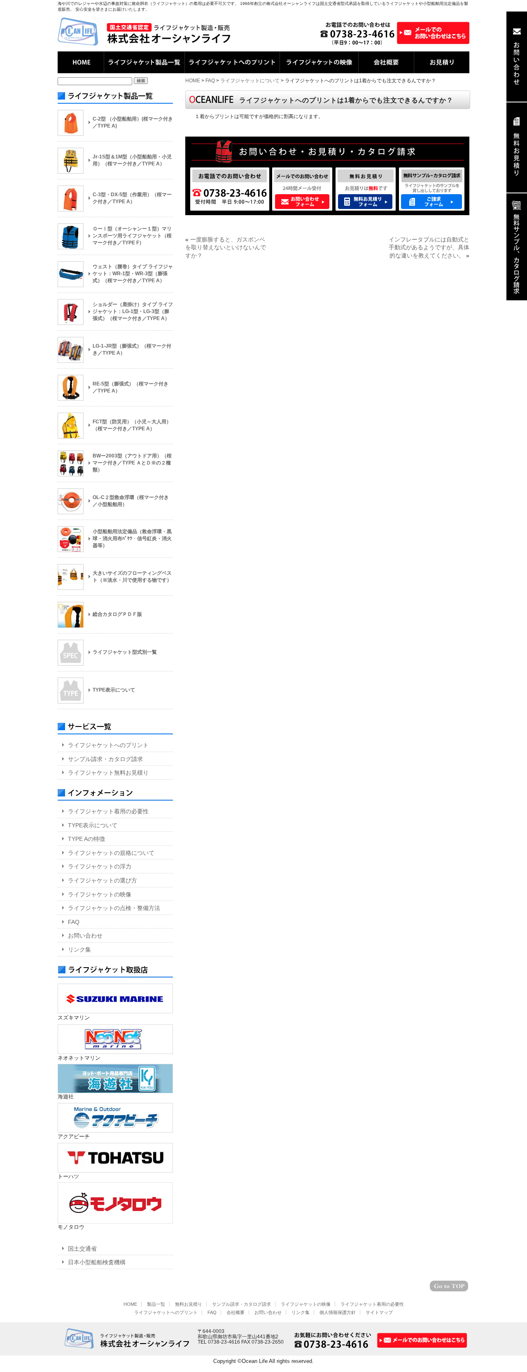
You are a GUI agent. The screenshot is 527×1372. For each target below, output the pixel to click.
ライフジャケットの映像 (99, 894)
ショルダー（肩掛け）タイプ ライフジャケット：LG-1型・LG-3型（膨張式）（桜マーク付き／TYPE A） (133, 311)
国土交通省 (82, 1248)
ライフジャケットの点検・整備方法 (114, 908)
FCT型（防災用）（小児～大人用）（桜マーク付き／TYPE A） (132, 425)
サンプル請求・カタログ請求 (105, 759)
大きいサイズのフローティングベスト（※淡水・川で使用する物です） (132, 576)
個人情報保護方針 (337, 1312)
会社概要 (235, 1312)
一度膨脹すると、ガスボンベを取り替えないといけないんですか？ (225, 247)
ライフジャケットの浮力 (99, 866)
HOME (192, 81)
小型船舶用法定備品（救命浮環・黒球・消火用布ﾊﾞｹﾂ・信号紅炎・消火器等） (132, 538)
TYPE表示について (114, 690)
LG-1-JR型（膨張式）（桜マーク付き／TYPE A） (132, 349)
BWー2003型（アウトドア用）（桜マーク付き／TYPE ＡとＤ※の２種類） (132, 463)
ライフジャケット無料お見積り (108, 772)
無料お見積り (188, 1304)
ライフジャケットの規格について (111, 853)
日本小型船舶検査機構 (97, 1262)
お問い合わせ (85, 935)
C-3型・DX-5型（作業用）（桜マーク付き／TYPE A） (132, 198)
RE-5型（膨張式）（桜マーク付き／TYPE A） (130, 387)
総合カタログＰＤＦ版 (117, 614)
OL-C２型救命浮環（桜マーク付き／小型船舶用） (131, 500)
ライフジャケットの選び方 (102, 880)
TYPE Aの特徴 (86, 839)
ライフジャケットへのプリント (108, 745)
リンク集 (79, 949)
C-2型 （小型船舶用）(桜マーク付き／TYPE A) (133, 122)
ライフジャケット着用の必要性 (108, 811)
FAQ (210, 81)
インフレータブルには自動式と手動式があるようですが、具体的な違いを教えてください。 (429, 247)
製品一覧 (156, 1304)
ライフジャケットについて (250, 81)
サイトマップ (379, 1312)
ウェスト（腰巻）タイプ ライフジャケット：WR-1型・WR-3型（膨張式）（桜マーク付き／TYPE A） (133, 273)
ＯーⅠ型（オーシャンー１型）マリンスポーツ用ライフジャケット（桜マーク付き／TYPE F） (132, 236)
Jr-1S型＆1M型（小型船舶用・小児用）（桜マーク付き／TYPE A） (132, 160)
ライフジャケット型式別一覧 (125, 652)
